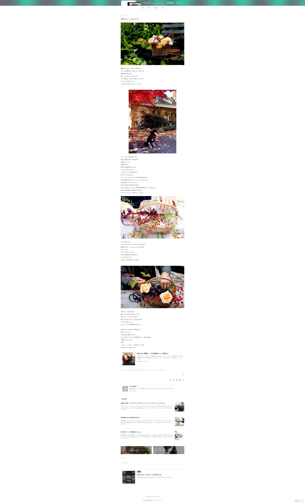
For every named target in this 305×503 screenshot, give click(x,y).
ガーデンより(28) (161, 370)
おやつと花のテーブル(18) (125, 370)
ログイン (180, 3)
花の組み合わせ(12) (154, 370)
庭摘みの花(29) (138, 370)
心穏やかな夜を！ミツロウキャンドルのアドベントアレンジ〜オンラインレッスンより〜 (143, 403)
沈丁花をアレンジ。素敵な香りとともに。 (131, 432)
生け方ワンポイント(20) (146, 370)
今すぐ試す (170, 3)
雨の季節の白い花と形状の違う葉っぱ (130, 417)
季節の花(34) (133, 370)
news (162, 7)
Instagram (155, 7)
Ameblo (148, 7)
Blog (143, 7)
